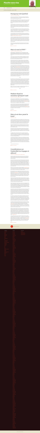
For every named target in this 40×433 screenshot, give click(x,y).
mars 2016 (14, 308)
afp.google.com (26, 106)
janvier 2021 (14, 259)
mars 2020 (14, 267)
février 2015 (14, 321)
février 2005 (14, 411)
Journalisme (5, 244)
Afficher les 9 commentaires (13, 222)
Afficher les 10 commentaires (14, 145)
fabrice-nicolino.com (14, 35)
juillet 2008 (14, 396)
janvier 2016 (14, 310)
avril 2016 (13, 307)
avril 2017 (13, 296)
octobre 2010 (14, 371)
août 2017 (13, 292)
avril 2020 (13, 266)
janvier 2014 (14, 333)
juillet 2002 (14, 419)
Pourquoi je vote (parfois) (19, 14)
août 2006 (13, 409)
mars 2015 (14, 320)
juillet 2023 (14, 243)
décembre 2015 (14, 311)
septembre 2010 (14, 372)
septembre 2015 (14, 314)
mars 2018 (14, 285)
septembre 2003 (14, 413)
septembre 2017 (14, 291)
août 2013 (13, 338)
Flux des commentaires (23, 233)
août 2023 (13, 242)
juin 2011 (13, 363)
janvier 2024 (14, 238)
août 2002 (13, 418)
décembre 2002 (14, 414)
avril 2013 (13, 342)
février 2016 (14, 309)
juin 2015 (13, 317)
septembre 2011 (14, 360)
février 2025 (14, 232)
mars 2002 (14, 420)
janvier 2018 (14, 287)
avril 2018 (13, 284)
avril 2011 (13, 365)
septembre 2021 (14, 256)
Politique (24, 154)
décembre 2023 (14, 239)
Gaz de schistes (5, 241)
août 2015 (13, 315)
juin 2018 (13, 282)
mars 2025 (14, 231)
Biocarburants (5, 234)
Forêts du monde (6, 240)
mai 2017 (13, 295)
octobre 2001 (14, 422)
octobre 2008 (14, 393)
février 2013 (14, 344)
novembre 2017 (14, 289)
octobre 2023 (14, 241)
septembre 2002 (14, 417)
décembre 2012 (14, 346)
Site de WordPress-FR (23, 234)
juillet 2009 (14, 384)
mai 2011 (13, 364)
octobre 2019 (14, 269)
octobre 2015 (14, 313)
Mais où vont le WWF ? (18, 50)
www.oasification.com (26, 167)
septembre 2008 (14, 394)
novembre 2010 (14, 370)
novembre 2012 (14, 347)
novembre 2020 (14, 261)
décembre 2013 (14, 334)
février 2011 (14, 367)
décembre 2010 (14, 369)
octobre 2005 (14, 410)
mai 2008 (13, 398)
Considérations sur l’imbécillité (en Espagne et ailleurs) (20, 151)
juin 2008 (13, 397)
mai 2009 (13, 386)
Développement (16, 154)
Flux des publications (23, 232)
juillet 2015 (14, 316)
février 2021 (14, 258)
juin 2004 (13, 412)
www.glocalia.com (14, 214)
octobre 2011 (14, 359)
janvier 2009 (14, 390)
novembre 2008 (14, 392)
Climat (15, 117)
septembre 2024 (14, 235)
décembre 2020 (14, 260)
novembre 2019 (14, 268)
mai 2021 (13, 257)
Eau (4, 239)
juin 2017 (13, 294)
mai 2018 (13, 283)
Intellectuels (5, 243)
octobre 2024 (14, 234)
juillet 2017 (14, 293)
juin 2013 (13, 340)
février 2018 (14, 286)
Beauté (5, 233)
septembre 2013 (14, 337)
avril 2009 (13, 387)
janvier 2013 (14, 345)
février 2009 (14, 389)
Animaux (5, 232)
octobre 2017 (14, 290)
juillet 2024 (14, 236)
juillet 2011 (14, 362)
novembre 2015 (14, 312)
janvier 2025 (14, 233)
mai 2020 (13, 265)
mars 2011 (14, 366)
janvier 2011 (14, 368)
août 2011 (13, 361)
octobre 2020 (14, 262)
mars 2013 (14, 343)
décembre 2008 (14, 391)
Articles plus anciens (15, 226)
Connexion (22, 231)
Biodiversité (5, 235)
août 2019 (13, 270)
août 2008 (13, 395)
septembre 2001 (14, 423)
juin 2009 (13, 385)
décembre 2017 (14, 288)
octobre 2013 (14, 336)
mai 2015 (13, 318)
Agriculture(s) (5, 231)
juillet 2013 (14, 339)
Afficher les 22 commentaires (14, 110)
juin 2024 (13, 237)
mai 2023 (13, 244)
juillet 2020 (14, 264)
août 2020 (13, 263)
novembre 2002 (14, 415)
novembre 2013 (14, 335)
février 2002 (14, 421)
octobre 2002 (14, 416)
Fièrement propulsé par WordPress (20, 431)
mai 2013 (13, 341)
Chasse (5, 236)
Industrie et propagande (20, 154)
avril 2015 (13, 319)
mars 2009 (14, 388)
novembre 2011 (14, 358)
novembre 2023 (14, 240)
